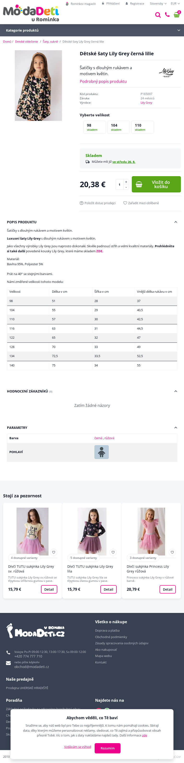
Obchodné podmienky (111, 637)
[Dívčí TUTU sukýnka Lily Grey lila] (92, 551)
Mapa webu (103, 656)
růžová (109, 438)
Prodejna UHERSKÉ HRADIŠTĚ (27, 688)
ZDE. (99, 251)
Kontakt (101, 662)
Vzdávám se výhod (77, 747)
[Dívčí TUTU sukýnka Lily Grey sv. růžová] (33, 551)
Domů (7, 41)
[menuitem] (81, 3)
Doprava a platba (107, 630)
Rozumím (108, 748)
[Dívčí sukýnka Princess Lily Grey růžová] (151, 551)
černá (98, 438)
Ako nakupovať (106, 649)
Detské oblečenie (26, 41)
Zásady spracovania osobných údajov (122, 643)
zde (144, 735)
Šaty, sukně (50, 41)
